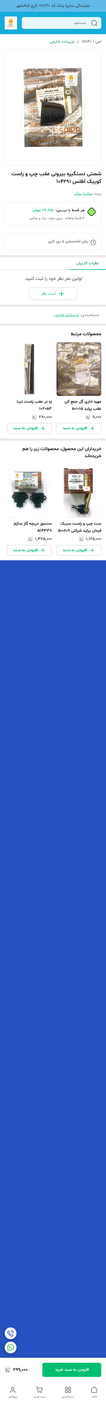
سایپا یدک (83, 193)
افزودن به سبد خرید (72, 1369)
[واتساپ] (10, 1347)
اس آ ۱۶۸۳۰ (91, 41)
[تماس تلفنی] (10, 1333)
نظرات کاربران (87, 263)
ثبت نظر (48, 293)
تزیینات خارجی (62, 41)
